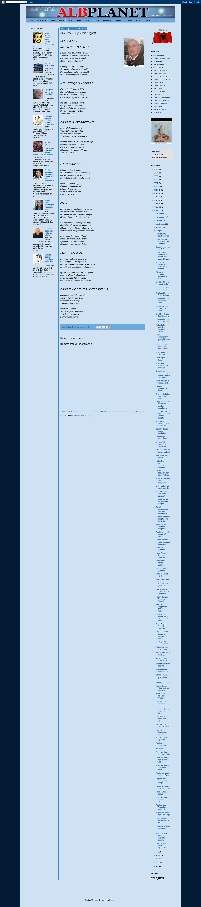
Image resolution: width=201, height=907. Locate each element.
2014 (156, 207)
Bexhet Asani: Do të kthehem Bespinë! (162, 677)
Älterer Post (139, 411)
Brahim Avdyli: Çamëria (161, 569)
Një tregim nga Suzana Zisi (161, 659)
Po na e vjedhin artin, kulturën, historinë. (162, 241)
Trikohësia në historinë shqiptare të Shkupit (161, 275)
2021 (156, 183)
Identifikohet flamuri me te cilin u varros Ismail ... (162, 617)
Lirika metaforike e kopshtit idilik (163, 382)
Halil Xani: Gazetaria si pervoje (161, 732)
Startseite (103, 411)
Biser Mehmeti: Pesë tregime (162, 670)
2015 (156, 204)
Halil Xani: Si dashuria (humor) (161, 703)
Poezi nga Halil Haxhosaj (162, 353)
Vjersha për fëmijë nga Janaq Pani (163, 828)
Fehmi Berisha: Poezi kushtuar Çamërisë (163, 542)
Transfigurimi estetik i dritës (162, 235)
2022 (156, 180)
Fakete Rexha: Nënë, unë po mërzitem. (162, 688)
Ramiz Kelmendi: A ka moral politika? (162, 494)
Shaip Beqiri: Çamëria (161, 548)
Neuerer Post (66, 411)
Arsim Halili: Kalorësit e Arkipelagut (161, 696)
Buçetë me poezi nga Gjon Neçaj (163, 814)
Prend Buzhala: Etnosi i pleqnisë (162, 626)
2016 (156, 200)
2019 (156, 190)
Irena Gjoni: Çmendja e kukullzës (161, 388)
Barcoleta (159, 749)
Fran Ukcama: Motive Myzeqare (161, 845)
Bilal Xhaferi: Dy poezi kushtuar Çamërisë (163, 591)
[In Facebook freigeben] (106, 327)
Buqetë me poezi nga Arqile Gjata (162, 308)
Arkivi (138, 20)
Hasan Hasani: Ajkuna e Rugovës (162, 599)
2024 (156, 173)
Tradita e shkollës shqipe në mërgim (163, 534)
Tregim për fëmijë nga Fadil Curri (163, 787)
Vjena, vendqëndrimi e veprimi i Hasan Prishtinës (163, 338)
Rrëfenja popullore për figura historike (49, 119)
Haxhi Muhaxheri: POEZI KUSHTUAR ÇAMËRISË (163, 582)
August (159, 227)
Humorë (96, 20)
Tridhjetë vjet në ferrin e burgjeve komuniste (162, 464)
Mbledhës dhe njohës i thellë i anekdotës (163, 423)
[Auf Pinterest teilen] (109, 327)
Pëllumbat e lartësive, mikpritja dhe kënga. (162, 328)
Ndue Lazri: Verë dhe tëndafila (162, 289)
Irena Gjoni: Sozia (163, 683)
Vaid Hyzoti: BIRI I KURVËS (163, 654)
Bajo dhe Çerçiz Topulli (162, 456)
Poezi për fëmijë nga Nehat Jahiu (162, 767)
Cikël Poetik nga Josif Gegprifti (162, 315)
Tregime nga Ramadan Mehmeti (161, 807)
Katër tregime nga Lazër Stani (163, 248)
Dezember (160, 214)
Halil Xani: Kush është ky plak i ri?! (162, 719)
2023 (156, 176)
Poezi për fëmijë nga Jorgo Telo (163, 753)
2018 (156, 193)
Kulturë (52, 20)
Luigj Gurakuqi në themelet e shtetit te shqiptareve (163, 405)
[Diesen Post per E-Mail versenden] (97, 327)
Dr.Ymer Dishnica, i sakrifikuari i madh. (163, 396)
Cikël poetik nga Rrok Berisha (162, 283)
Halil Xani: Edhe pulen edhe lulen (162, 711)
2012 (156, 867)
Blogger (112, 900)
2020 (156, 187)
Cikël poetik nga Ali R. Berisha (162, 294)
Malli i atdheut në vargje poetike (162, 487)
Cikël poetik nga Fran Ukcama (162, 321)
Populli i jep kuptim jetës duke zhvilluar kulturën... (162, 265)
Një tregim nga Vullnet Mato (162, 643)
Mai (157, 852)
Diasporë (128, 20)
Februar (159, 862)
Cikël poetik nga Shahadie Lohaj (162, 301)
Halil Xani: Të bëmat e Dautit (163, 725)
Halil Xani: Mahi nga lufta (162, 739)
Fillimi (30, 20)
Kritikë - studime (82, 20)
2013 (156, 211)
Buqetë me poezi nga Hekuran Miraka (49, 232)
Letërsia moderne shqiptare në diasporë (163, 519)
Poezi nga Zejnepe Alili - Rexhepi (162, 365)
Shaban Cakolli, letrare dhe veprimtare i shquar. (162, 837)
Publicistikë (41, 20)
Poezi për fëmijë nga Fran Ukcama (162, 799)
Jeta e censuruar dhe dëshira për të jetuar (162, 347)
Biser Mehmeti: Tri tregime (163, 665)
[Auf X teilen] (103, 327)
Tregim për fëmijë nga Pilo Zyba (163, 774)
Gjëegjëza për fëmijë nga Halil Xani (49, 93)
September (160, 224)
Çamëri (118, 20)
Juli (157, 231)
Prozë (70, 20)
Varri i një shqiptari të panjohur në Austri (162, 608)
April (158, 855)
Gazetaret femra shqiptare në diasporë (162, 526)
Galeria (147, 20)
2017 (156, 197)
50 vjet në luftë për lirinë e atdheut (163, 451)
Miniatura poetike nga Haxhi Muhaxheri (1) (49, 259)
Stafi (155, 20)
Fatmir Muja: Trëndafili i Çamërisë (161, 555)
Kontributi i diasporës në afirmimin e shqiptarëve (162, 510)
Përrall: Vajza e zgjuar (162, 793)
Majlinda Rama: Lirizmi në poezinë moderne (162, 635)
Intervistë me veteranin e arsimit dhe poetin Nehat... (163, 256)
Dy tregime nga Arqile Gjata (162, 648)
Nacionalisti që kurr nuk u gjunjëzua (162, 444)
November (160, 217)
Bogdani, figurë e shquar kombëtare (162, 431)
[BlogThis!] (100, 327)
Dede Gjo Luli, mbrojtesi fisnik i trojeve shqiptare (163, 415)
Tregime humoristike (49, 65)
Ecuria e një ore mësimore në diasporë (162, 501)
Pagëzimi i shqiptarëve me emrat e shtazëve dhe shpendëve (49, 175)
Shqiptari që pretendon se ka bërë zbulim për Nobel (163, 374)
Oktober (159, 220)
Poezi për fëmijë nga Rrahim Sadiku (162, 760)
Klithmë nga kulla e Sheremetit (163, 438)
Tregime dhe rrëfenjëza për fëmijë (162, 781)
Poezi (61, 20)
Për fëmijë (107, 20)
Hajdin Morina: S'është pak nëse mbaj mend (49, 205)
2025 (156, 169)
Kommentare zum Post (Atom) (82, 416)
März (158, 859)
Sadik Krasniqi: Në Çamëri (162, 575)
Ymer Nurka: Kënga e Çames (161, 563)
